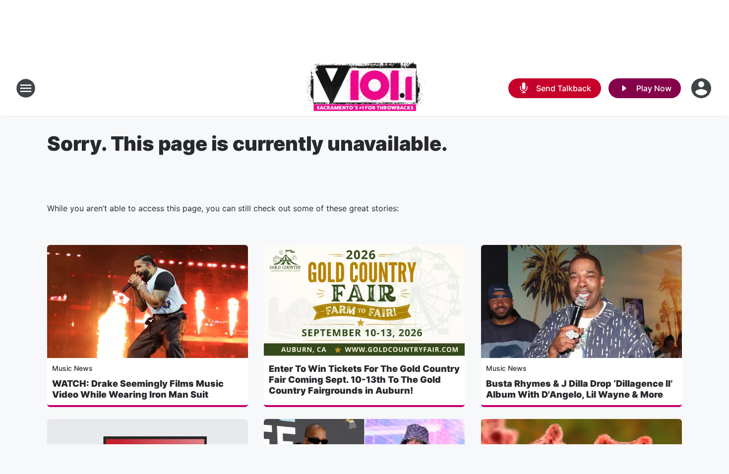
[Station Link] (364, 88)
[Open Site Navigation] (26, 88)
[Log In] (702, 88)
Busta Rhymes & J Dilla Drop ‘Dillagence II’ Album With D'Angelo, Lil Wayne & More (579, 389)
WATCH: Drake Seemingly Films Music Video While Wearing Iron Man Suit (138, 389)
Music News (72, 368)
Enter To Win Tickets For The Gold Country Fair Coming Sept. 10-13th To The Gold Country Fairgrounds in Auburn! (364, 379)
